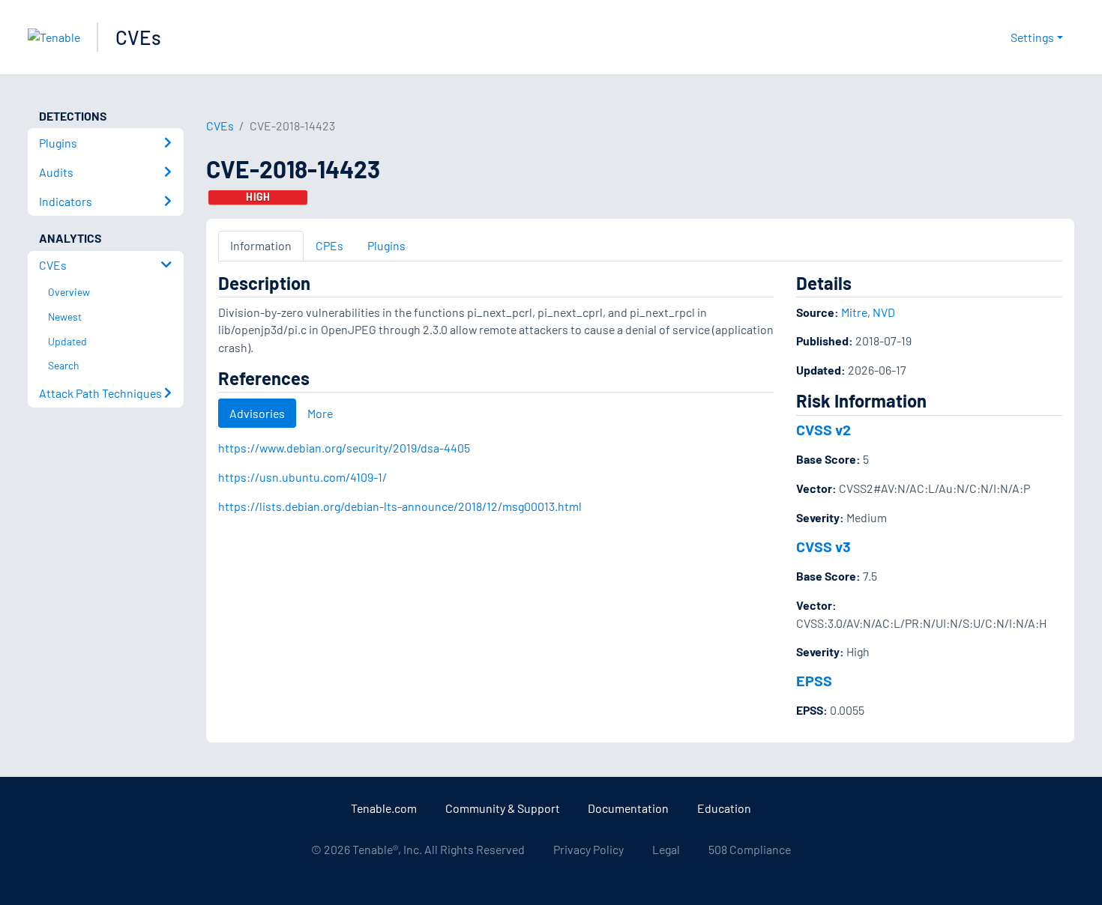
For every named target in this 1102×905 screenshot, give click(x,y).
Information (261, 245)
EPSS (814, 680)
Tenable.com (384, 808)
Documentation (628, 808)
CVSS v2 (823, 429)
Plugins (386, 245)
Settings (1032, 37)
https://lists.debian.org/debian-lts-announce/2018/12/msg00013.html (400, 506)
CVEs (138, 37)
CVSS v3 (823, 546)
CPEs (329, 245)
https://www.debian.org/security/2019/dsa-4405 (344, 448)
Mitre (854, 312)
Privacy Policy (588, 849)
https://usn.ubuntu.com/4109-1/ (302, 477)
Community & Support (502, 808)
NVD (884, 312)
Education (724, 808)
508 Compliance (749, 849)
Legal (666, 849)
